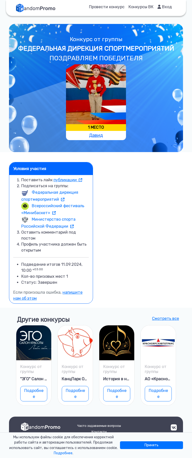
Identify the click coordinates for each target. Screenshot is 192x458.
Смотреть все (165, 318)
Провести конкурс (106, 6)
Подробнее (34, 393)
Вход (166, 6)
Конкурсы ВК (141, 6)
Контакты (99, 432)
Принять (151, 445)
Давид (96, 135)
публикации (66, 180)
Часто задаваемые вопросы (99, 426)
